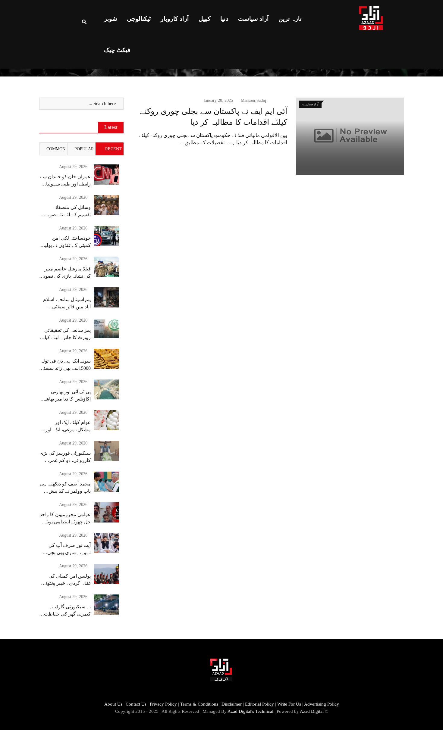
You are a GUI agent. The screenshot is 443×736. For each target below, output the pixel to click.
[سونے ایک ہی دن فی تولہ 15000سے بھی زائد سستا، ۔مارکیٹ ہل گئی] (106, 359)
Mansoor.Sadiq (253, 100)
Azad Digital (312, 711)
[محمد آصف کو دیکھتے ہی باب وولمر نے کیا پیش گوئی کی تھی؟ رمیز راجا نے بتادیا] (106, 482)
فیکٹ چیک (117, 50)
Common (55, 149)
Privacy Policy (163, 704)
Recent (113, 149)
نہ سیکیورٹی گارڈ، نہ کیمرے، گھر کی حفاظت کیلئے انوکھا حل (67, 614)
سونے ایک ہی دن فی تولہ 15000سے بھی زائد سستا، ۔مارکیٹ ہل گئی (65, 368)
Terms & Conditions (199, 704)
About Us (113, 704)
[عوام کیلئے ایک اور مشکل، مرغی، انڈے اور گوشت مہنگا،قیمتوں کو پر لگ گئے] (106, 420)
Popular (84, 149)
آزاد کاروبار (175, 18)
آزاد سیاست (253, 18)
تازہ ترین (290, 18)
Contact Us (136, 704)
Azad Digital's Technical (250, 711)
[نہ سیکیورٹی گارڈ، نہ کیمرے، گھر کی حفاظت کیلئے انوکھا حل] (106, 604)
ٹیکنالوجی (139, 18)
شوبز (110, 18)
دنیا (224, 18)
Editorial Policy (259, 704)
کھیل (205, 18)
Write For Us (289, 704)
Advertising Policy (321, 704)
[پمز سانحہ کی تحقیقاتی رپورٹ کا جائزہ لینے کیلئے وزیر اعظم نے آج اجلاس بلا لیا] (106, 328)
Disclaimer (232, 704)
